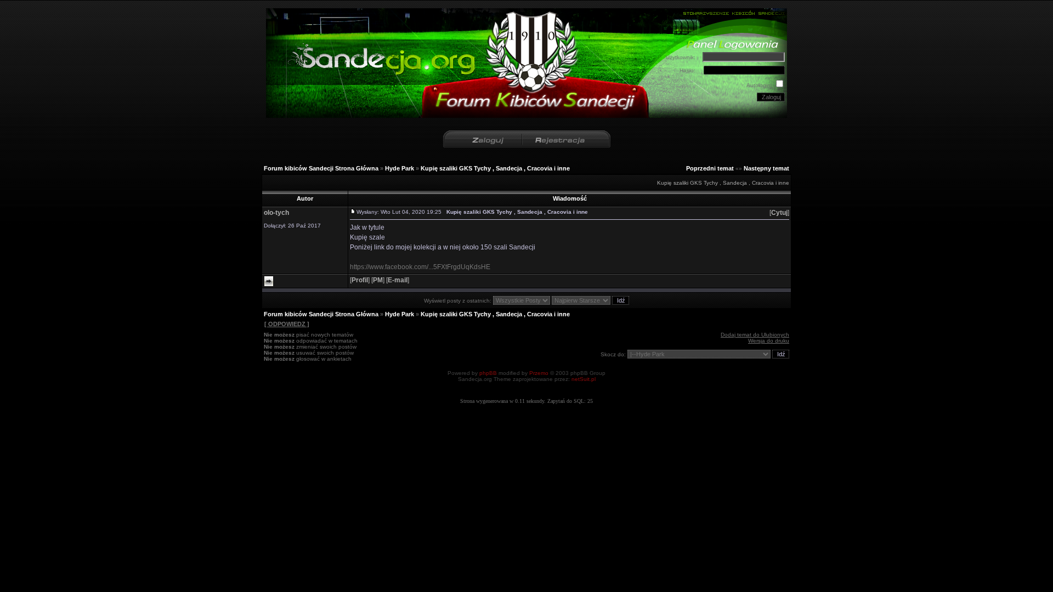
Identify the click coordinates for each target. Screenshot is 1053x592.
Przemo (538, 373)
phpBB (488, 373)
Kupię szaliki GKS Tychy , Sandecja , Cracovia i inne (495, 168)
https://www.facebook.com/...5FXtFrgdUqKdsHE (420, 267)
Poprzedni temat (710, 168)
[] (779, 213)
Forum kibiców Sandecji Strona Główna (321, 168)
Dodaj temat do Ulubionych (755, 335)
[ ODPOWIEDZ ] (286, 324)
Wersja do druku (768, 341)
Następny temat (766, 168)
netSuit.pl (583, 379)
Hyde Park (399, 168)
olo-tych (276, 213)
